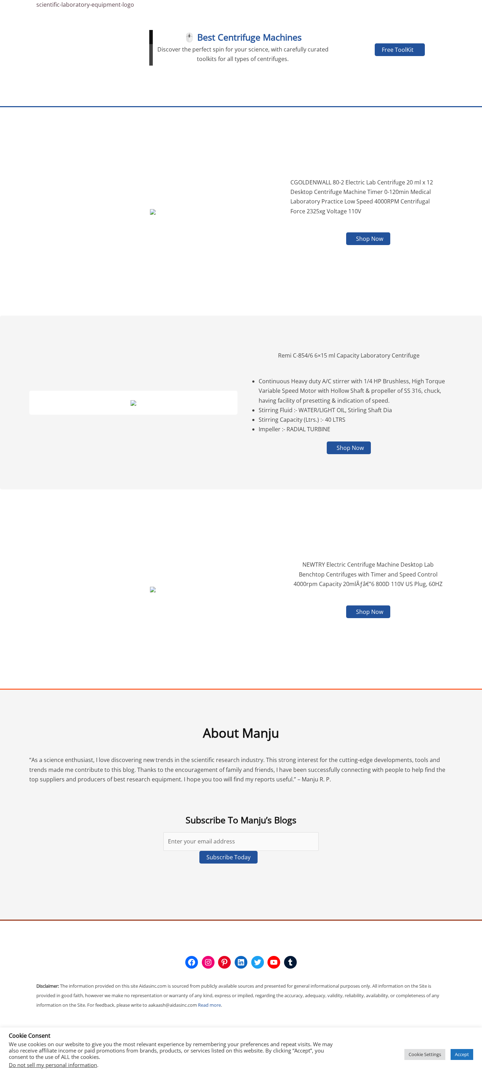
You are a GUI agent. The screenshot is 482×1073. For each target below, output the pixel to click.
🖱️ (189, 37)
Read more (209, 1005)
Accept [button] (462, 1054)
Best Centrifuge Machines (249, 37)
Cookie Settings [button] (425, 1054)
